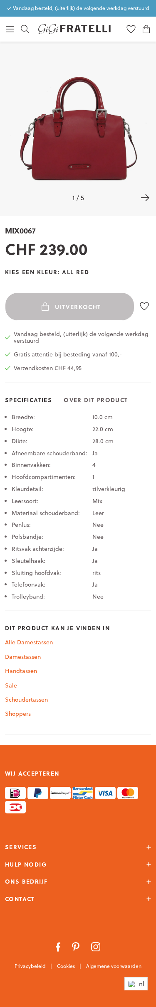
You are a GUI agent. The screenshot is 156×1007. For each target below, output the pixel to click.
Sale (11, 685)
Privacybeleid (31, 966)
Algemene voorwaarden (113, 966)
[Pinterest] (76, 946)
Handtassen (21, 671)
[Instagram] (96, 946)
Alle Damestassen (29, 642)
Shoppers (18, 714)
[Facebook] (59, 946)
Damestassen (23, 657)
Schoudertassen (26, 699)
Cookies (66, 966)
